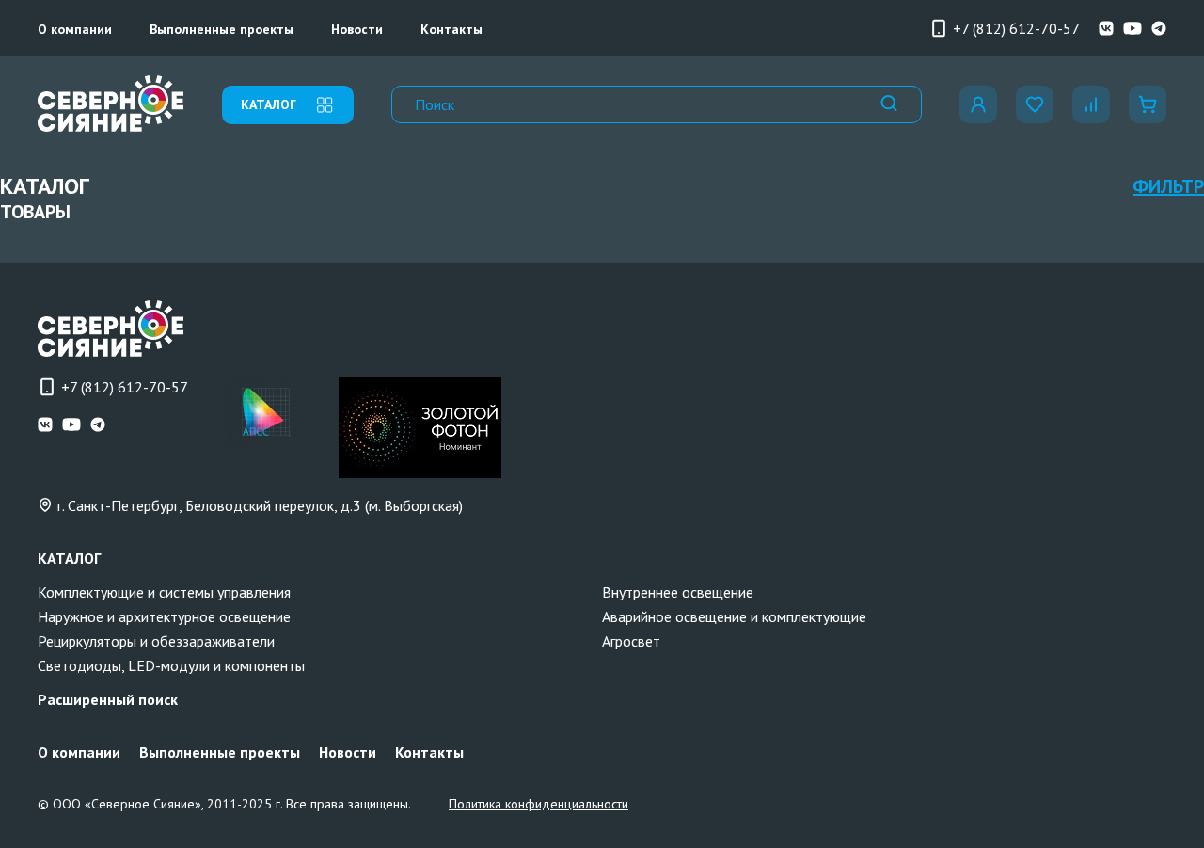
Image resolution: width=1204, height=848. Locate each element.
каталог (268, 104)
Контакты (451, 29)
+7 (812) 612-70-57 (1016, 28)
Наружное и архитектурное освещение (164, 616)
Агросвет (631, 641)
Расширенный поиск (108, 699)
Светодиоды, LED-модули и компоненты (171, 665)
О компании (75, 29)
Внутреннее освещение (677, 592)
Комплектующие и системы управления (164, 592)
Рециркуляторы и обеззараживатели (156, 641)
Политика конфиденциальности (538, 803)
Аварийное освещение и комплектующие (734, 616)
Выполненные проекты (221, 29)
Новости (357, 29)
